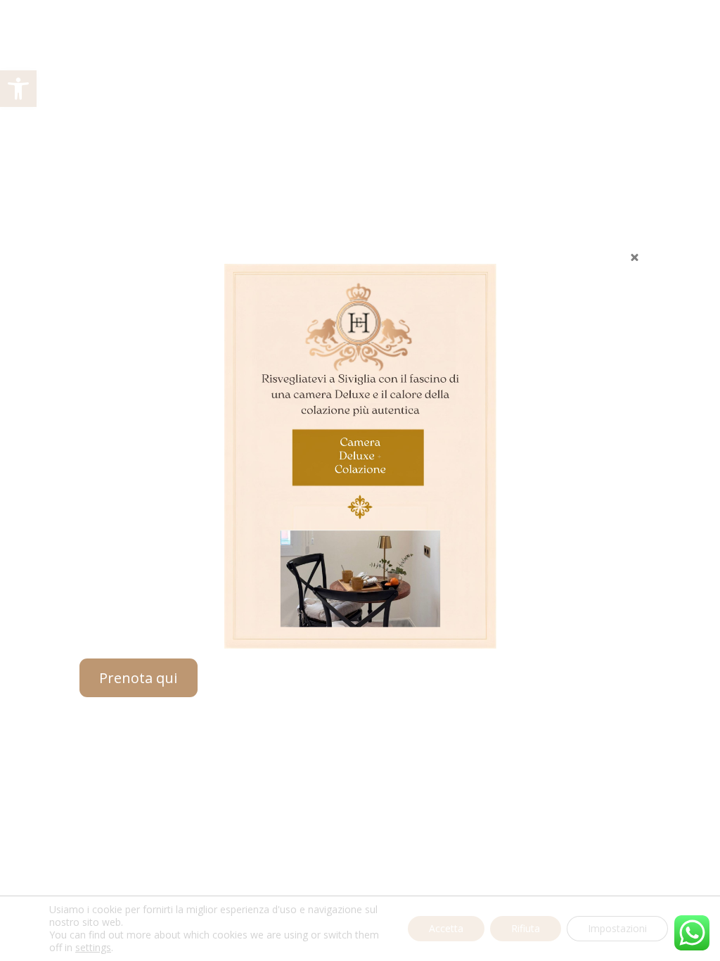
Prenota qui (138, 677)
